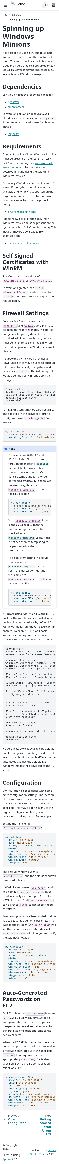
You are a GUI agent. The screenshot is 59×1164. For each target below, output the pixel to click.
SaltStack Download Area (23, 243)
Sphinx (7, 1159)
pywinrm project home (22, 212)
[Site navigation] (6, 5)
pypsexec (13, 102)
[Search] (45, 5)
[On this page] (53, 5)
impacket (13, 134)
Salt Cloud (17, 15)
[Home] (5, 15)
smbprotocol (16, 107)
